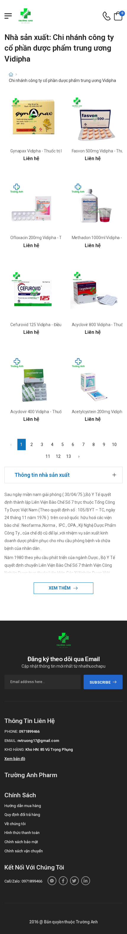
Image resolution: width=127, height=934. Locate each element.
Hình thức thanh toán (22, 832)
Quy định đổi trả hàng (22, 814)
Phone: (11, 731)
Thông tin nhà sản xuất (42, 475)
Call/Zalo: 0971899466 (23, 881)
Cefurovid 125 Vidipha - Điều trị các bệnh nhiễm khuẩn (59, 324)
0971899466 (29, 731)
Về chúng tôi (15, 824)
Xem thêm (60, 588)
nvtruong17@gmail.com (38, 740)
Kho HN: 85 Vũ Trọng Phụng (49, 749)
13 (68, 456)
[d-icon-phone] (106, 16)
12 (58, 456)
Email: (10, 740)
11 (47, 456)
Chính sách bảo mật (21, 842)
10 (114, 444)
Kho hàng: (14, 749)
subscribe (99, 682)
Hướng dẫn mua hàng (22, 805)
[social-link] (52, 880)
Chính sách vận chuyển (23, 851)
